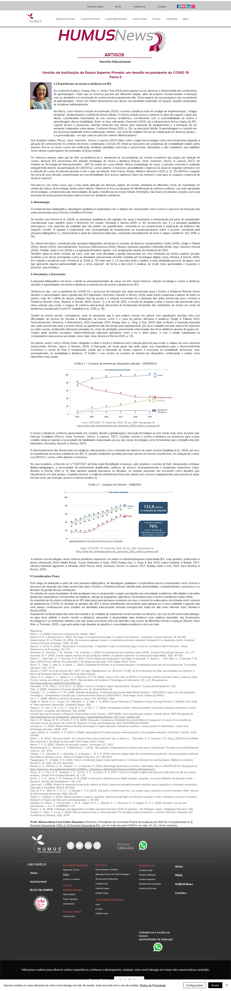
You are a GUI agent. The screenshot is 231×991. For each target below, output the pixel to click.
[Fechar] (227, 985)
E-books (99, 909)
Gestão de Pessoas (147, 888)
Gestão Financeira (147, 879)
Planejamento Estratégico (150, 884)
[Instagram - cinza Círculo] (97, 845)
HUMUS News (101, 913)
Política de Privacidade (153, 985)
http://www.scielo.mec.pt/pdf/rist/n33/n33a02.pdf (55, 683)
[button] (90, 19)
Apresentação (69, 894)
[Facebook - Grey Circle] (70, 845)
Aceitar (215, 985)
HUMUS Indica (101, 893)
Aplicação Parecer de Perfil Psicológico (112, 874)
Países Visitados (70, 899)
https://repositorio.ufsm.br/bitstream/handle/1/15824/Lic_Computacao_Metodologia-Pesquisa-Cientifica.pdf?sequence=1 (92, 769)
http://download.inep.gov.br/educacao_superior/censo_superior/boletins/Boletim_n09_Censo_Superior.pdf (85, 717)
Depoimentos (69, 904)
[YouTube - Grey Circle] (79, 845)
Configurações (194, 985)
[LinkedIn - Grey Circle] (88, 845)
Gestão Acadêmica (147, 875)
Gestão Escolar (146, 870)
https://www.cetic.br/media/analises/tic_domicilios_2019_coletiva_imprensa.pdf (118, 425)
